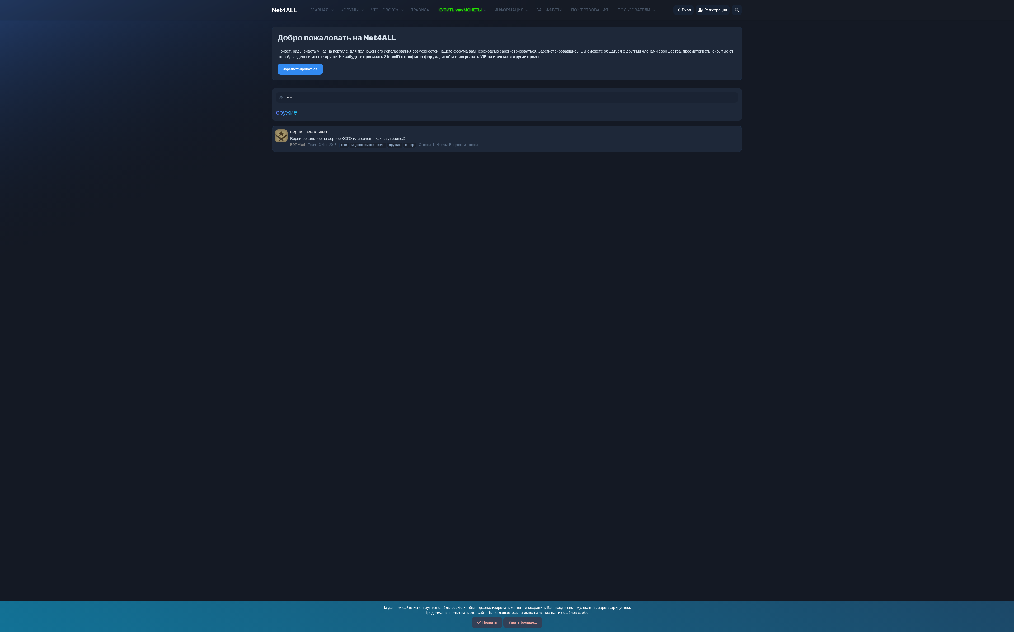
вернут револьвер (308, 131)
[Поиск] (737, 10)
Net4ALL (284, 10)
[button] (332, 10)
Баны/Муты (549, 10)
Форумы (349, 10)
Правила (419, 10)
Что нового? (384, 10)
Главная (319, 10)
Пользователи (634, 10)
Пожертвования (589, 10)
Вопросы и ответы (463, 145)
